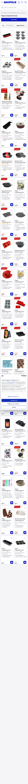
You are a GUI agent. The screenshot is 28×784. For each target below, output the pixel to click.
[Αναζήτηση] (2, 7)
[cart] (25, 2)
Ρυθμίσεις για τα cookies (13, 403)
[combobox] (14, 7)
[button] (2, 2)
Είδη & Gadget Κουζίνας (13, 12)
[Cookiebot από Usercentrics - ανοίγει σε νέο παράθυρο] (20, 376)
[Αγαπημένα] (22, 2)
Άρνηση (14, 407)
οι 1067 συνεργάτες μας (11, 382)
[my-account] (19, 2)
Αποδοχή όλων (14, 400)
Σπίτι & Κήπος (4, 12)
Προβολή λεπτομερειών (13, 396)
